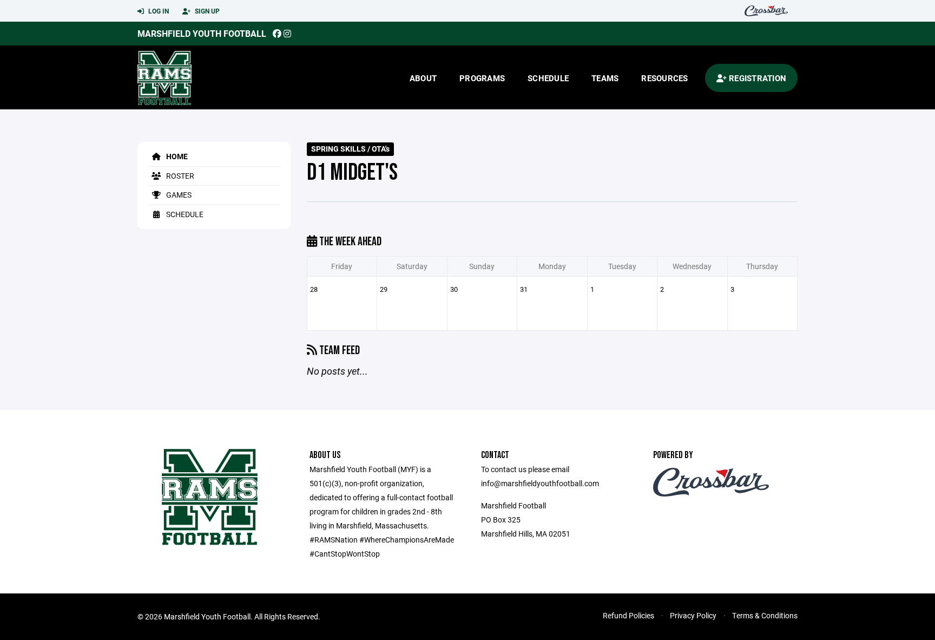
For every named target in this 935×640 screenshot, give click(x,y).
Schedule (548, 78)
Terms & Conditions (765, 615)
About (423, 78)
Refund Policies (628, 615)
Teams (604, 78)
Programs (482, 78)
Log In (158, 10)
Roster (179, 176)
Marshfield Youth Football (201, 33)
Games (178, 195)
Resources (664, 78)
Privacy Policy (693, 615)
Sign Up (206, 10)
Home (176, 156)
